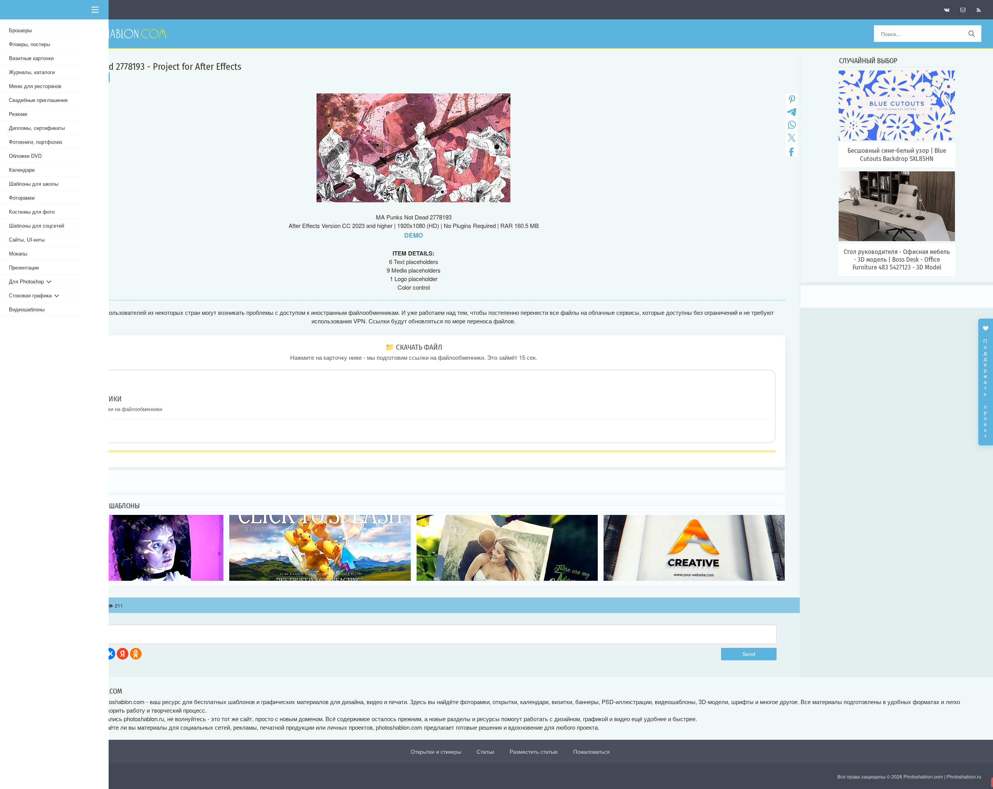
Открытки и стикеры (436, 751)
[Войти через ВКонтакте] (109, 654)
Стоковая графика (31, 295)
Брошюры (20, 30)
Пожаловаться (591, 751)
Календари (22, 169)
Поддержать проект (986, 384)
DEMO (413, 235)
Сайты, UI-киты (27, 239)
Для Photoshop (28, 281)
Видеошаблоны (27, 309)
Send (748, 654)
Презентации (24, 267)
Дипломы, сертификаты (37, 127)
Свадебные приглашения (38, 100)
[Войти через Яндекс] (122, 654)
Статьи (485, 751)
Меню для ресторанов (35, 86)
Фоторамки (22, 197)
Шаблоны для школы (33, 183)
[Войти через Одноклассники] (136, 654)
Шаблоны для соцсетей (36, 225)
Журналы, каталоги (32, 72)
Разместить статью (534, 751)
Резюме (18, 113)
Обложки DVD (25, 155)
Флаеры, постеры (29, 44)
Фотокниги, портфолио (35, 141)
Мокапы (18, 253)
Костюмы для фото (32, 211)
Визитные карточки (31, 58)
